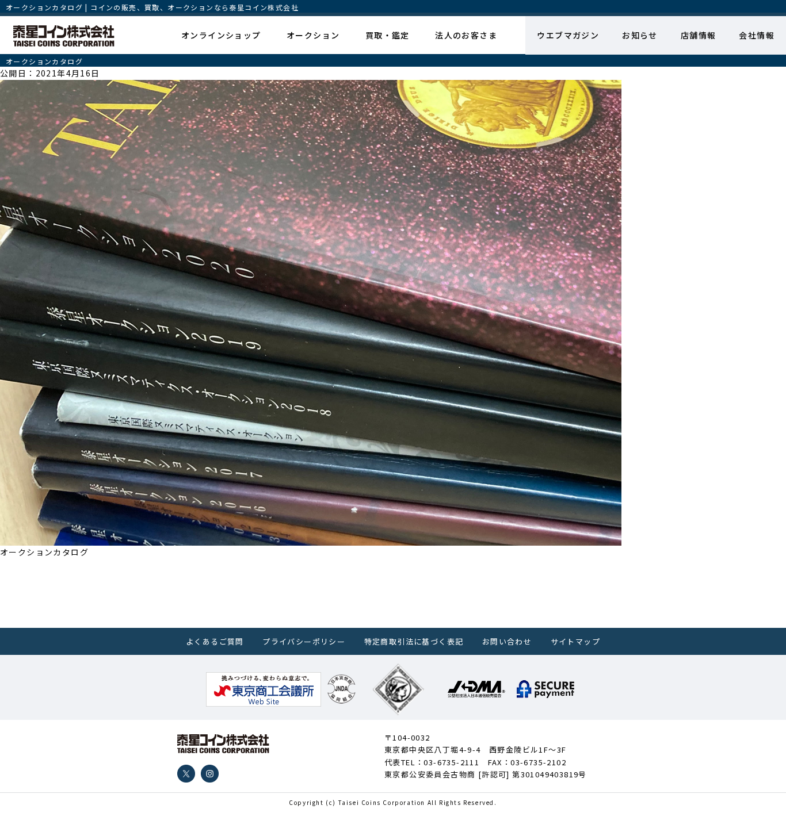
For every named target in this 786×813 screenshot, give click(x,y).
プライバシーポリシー (303, 641)
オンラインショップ (221, 35)
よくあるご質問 (215, 641)
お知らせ (640, 35)
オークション (313, 35)
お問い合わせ (507, 641)
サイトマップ (575, 641)
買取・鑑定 (387, 35)
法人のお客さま (466, 35)
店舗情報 (698, 35)
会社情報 (756, 35)
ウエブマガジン (568, 35)
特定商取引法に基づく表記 (414, 641)
